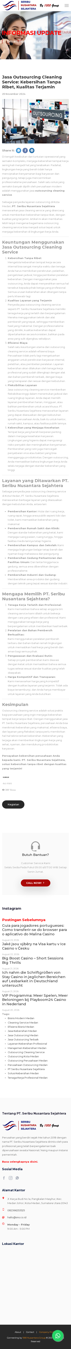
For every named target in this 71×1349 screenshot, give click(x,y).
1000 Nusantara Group (34, 1337)
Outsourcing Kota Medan (23, 1056)
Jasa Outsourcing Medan (23, 1035)
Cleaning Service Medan (23, 1022)
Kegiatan (13, 804)
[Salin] (7, 777)
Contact (30, 1332)
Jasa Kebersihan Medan (22, 1030)
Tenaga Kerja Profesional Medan (28, 1077)
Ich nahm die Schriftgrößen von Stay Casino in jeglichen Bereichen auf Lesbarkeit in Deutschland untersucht (33, 979)
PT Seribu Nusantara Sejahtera (26, 1069)
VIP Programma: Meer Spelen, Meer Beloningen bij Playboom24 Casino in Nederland (35, 999)
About (18, 1332)
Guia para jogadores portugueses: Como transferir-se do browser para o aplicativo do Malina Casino (34, 929)
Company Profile (47, 1332)
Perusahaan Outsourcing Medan (28, 1064)
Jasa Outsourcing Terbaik (23, 1039)
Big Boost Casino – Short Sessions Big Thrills (32, 960)
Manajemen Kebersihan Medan (27, 1048)
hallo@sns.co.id (16, 1217)
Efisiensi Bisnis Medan (21, 1026)
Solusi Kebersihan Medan (23, 1073)
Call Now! (33, 882)
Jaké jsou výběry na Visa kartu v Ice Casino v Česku (34, 946)
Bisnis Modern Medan (21, 1018)
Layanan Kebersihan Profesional (27, 1043)
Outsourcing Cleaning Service (26, 1052)
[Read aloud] (4, 777)
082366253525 (16, 1210)
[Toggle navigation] (66, 5)
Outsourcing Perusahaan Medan (28, 1060)
